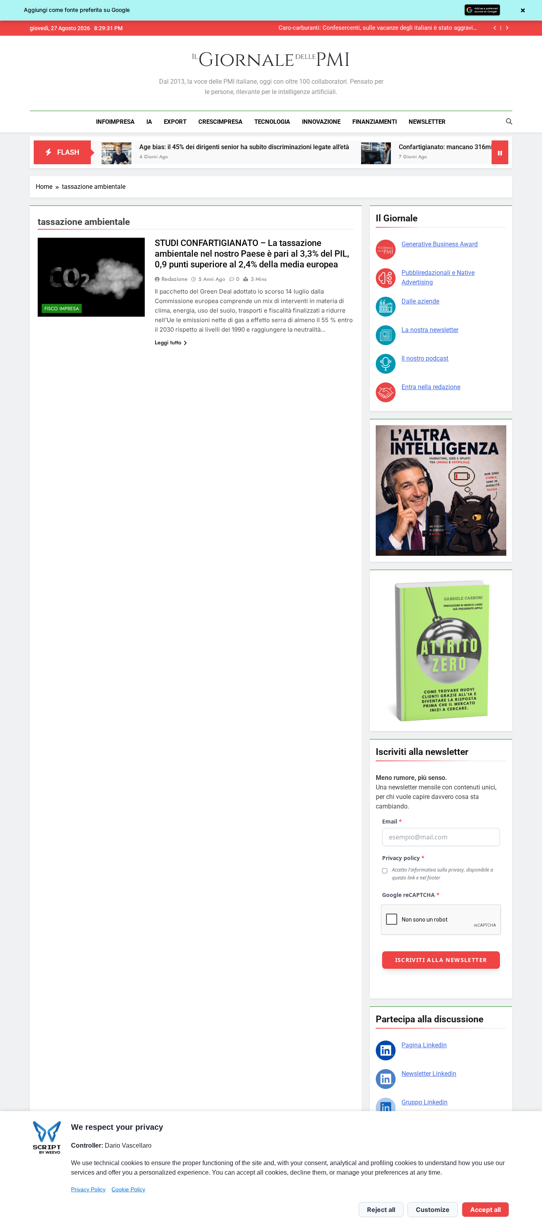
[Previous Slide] (495, 28)
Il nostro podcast (425, 358)
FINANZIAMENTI (374, 121)
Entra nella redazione (431, 387)
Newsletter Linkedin (429, 1073)
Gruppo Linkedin (425, 1102)
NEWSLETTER (427, 121)
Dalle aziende (420, 301)
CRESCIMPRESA (220, 121)
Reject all (381, 1210)
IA (149, 121)
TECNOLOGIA (272, 121)
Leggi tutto (168, 342)
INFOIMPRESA (115, 121)
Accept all (485, 1210)
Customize (433, 1210)
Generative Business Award (440, 244)
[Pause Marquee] (500, 152)
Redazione (174, 279)
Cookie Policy (128, 1189)
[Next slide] (507, 28)
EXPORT (175, 121)
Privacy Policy (88, 1189)
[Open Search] (509, 121)
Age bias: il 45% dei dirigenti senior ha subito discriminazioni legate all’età (208, 147)
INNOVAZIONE (321, 121)
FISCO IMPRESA (61, 308)
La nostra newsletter (430, 330)
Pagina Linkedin (424, 1045)
